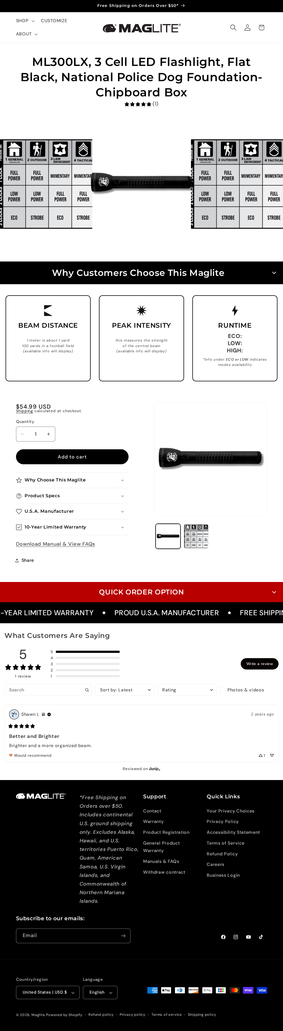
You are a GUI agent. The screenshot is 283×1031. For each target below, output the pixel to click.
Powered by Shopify (64, 1014)
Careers (215, 864)
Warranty (153, 821)
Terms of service (166, 1014)
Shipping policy (202, 1014)
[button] (24, 21)
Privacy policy (132, 1014)
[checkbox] (249, 690)
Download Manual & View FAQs (55, 544)
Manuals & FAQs (161, 861)
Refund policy (100, 1014)
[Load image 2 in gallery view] (196, 536)
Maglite (38, 1014)
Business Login (223, 875)
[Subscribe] (123, 936)
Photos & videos (245, 690)
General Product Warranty (161, 846)
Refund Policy (222, 854)
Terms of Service (225, 843)
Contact (152, 811)
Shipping (24, 410)
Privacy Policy (223, 821)
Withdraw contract (164, 872)
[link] (141, 104)
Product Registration (166, 832)
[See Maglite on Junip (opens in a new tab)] (154, 768)
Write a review (260, 663)
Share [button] (28, 560)
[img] (43, 714)
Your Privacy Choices (231, 811)
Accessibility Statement (233, 832)
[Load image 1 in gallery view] (168, 536)
